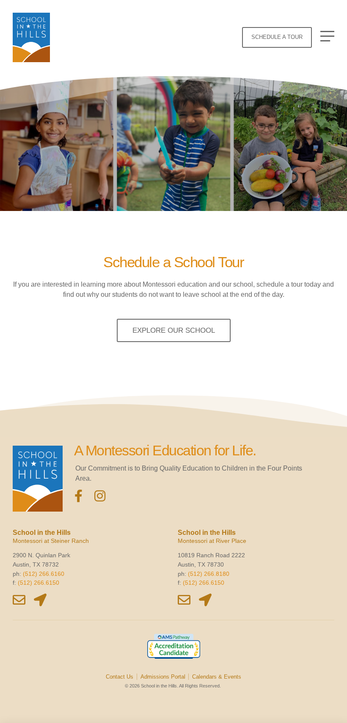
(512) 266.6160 (43, 573)
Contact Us (119, 677)
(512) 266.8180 (208, 573)
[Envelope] (19, 600)
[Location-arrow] (40, 600)
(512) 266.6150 (38, 582)
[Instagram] (100, 496)
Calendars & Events (216, 677)
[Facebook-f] (78, 496)
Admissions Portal (162, 677)
